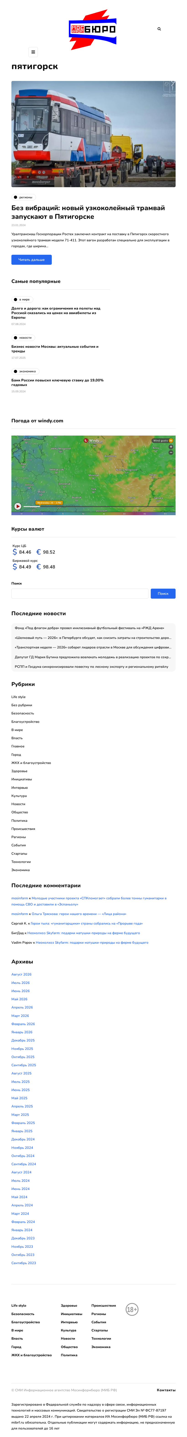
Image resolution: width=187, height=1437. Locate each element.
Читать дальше (31, 259)
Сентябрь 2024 (23, 1164)
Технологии (21, 862)
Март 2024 (20, 1213)
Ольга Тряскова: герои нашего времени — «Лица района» (79, 914)
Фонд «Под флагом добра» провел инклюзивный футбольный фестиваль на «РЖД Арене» (89, 628)
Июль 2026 (20, 983)
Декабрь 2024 (23, 1139)
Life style (18, 697)
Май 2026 (19, 999)
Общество (19, 812)
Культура (19, 796)
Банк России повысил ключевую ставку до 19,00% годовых (57, 382)
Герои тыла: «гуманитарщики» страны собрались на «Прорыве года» (87, 923)
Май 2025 (19, 1098)
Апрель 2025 (22, 1106)
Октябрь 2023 (22, 1255)
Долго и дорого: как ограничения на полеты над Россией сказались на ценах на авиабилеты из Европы (55, 313)
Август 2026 (21, 974)
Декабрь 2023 (23, 1238)
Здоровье (19, 771)
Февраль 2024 (23, 1222)
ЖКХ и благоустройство (31, 763)
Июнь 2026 (20, 991)
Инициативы (21, 779)
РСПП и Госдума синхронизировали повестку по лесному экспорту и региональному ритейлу (91, 666)
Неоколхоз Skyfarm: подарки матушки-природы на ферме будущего (83, 933)
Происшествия (23, 829)
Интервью (19, 787)
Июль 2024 (20, 1180)
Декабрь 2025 (23, 1040)
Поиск (16, 583)
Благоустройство (25, 721)
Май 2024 (19, 1197)
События (18, 845)
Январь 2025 (21, 1131)
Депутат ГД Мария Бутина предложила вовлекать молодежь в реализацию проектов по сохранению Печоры (95, 657)
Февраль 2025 (23, 1123)
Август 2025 (21, 1073)
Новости (18, 804)
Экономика (20, 870)
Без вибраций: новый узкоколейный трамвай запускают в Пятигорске (88, 212)
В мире (17, 730)
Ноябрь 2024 (22, 1147)
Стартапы (19, 853)
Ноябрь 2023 (22, 1246)
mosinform (19, 898)
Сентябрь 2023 (23, 1263)
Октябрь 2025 (22, 1057)
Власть (17, 738)
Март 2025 (20, 1114)
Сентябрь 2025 (23, 1065)
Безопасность (22, 713)
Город (16, 754)
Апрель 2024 (22, 1205)
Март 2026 (20, 1015)
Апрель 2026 (22, 1007)
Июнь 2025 (20, 1090)
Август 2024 (21, 1172)
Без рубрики (21, 705)
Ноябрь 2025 (22, 1048)
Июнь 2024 (20, 1189)
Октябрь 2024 (22, 1156)
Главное (17, 746)
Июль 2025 (20, 1081)
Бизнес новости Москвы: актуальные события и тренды (55, 349)
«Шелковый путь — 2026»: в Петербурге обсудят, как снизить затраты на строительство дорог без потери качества (95, 637)
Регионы (18, 837)
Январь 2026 (21, 1032)
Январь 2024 (21, 1230)
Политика (19, 820)
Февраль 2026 (23, 1024)
